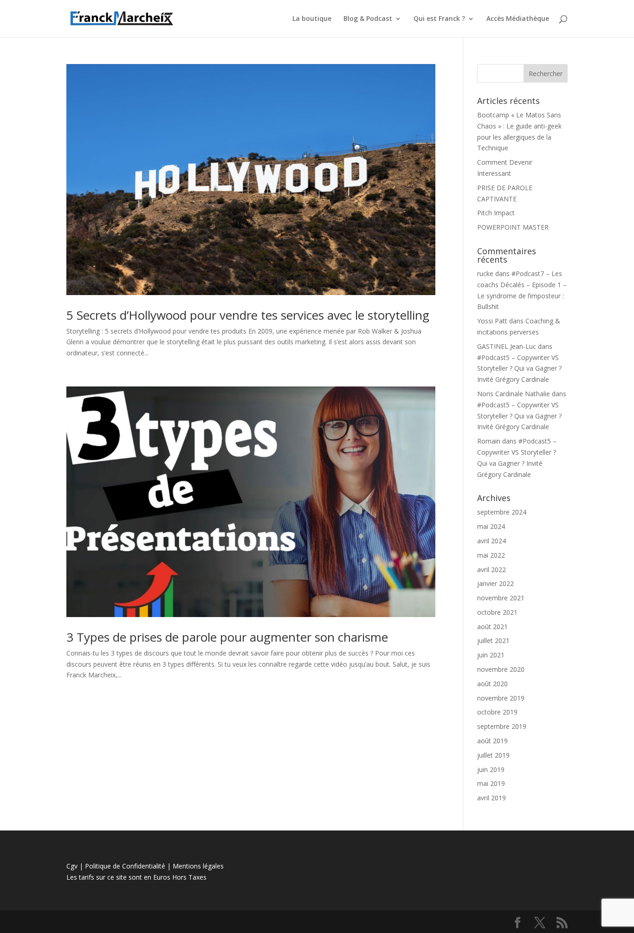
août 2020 (492, 683)
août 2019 (492, 740)
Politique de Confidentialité (125, 866)
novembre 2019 (500, 698)
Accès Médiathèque (517, 19)
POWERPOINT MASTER (513, 227)
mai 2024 (491, 526)
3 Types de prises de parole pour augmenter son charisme (227, 637)
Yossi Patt (492, 320)
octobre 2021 (497, 612)
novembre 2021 (500, 597)
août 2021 (492, 626)
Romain (488, 441)
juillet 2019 (493, 755)
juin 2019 (491, 769)
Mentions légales (198, 866)
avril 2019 (491, 797)
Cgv (72, 866)
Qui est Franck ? (439, 19)
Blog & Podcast (367, 19)
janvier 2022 (495, 583)
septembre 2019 (501, 726)
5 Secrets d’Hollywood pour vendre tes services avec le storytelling (247, 315)
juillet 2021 (493, 640)
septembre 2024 (501, 512)
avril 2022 (491, 569)
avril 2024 (491, 540)
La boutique (311, 19)
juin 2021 (491, 654)
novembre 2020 (500, 669)
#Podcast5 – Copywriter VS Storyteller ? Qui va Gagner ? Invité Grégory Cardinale (519, 368)
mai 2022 (491, 555)
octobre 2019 (497, 712)
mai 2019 (491, 783)
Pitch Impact (496, 212)
